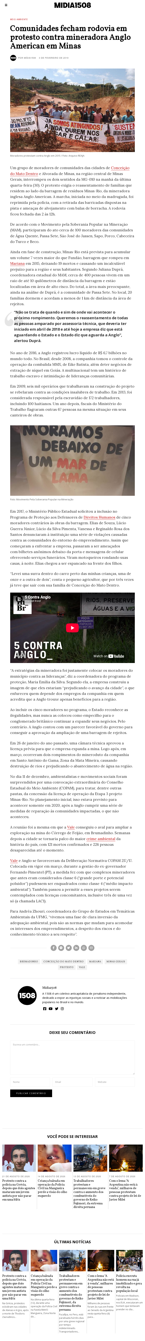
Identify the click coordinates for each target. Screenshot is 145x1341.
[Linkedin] (76, 948)
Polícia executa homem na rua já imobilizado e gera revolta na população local (129, 1283)
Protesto (67, 967)
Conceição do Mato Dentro (63, 961)
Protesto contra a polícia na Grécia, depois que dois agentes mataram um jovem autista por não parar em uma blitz (18, 1190)
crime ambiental (100, 838)
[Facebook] (54, 948)
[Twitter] (69, 948)
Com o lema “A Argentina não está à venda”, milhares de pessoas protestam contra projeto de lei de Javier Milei (125, 1190)
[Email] (91, 948)
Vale (71, 827)
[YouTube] (50, 1008)
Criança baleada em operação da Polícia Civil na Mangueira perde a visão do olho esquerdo (52, 1188)
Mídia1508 (49, 988)
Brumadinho (29, 961)
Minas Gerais (115, 961)
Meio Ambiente (19, 19)
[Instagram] (62, 1008)
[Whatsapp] (84, 948)
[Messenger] (61, 948)
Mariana (17, 263)
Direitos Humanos (99, 517)
